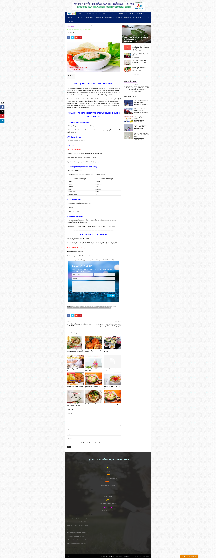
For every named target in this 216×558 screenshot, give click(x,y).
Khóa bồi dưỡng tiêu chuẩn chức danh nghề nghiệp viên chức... (141, 134)
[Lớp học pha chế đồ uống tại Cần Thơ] (127, 55)
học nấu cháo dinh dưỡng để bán (93, 306)
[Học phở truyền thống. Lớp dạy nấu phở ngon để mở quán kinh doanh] (75, 342)
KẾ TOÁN (139, 14)
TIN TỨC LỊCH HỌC (128, 41)
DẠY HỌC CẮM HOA (138, 128)
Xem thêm (136, 74)
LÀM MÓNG (89, 17)
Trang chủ (69, 25)
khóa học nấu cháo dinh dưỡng (89, 307)
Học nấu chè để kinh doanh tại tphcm (112, 387)
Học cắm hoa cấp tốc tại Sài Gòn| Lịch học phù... (141, 125)
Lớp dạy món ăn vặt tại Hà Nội (75, 386)
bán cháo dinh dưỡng (87, 126)
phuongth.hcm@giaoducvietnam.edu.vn (81, 256)
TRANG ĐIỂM (108, 17)
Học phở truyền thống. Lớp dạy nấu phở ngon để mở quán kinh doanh (75, 351)
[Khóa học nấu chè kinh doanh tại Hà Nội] (112, 342)
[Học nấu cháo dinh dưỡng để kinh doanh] (127, 69)
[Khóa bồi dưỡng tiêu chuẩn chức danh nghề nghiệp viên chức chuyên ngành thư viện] (128, 135)
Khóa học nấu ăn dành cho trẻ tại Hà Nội (93, 369)
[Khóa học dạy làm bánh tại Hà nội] (75, 361)
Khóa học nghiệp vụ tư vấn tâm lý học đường (141, 101)
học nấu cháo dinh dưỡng (88, 167)
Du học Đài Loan (137, 556)
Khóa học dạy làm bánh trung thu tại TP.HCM (93, 350)
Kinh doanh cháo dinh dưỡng (74, 88)
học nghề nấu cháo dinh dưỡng (74, 307)
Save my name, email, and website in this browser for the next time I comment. (88, 442)
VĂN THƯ (70, 17)
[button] (148, 17)
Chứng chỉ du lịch (128, 556)
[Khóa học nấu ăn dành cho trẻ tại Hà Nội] (93, 361)
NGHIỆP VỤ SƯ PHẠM (138, 120)
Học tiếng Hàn (119, 556)
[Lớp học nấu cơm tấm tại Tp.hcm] (112, 361)
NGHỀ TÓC (98, 17)
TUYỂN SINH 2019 (90, 14)
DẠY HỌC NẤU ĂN (76, 25)
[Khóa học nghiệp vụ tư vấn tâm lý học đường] (128, 103)
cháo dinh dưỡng (84, 99)
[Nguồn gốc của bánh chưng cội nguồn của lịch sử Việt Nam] (136, 34)
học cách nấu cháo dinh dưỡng (78, 306)
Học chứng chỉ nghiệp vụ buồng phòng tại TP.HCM (79, 325)
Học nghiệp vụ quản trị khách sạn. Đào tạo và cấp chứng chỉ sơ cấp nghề (108, 325)
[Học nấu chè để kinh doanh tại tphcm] (112, 379)
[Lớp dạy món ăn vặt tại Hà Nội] (75, 379)
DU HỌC (118, 17)
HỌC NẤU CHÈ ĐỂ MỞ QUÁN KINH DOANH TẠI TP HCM (74, 404)
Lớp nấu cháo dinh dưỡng (75, 226)
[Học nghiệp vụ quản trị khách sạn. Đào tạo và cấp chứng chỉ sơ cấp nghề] (127, 47)
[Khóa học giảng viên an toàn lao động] (128, 119)
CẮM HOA (79, 17)
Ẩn (73, 75)
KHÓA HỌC (136, 104)
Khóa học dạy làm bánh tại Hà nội (75, 369)
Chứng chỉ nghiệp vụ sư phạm (107, 556)
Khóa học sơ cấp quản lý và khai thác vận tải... (141, 109)
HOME (80, 14)
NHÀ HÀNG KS (121, 14)
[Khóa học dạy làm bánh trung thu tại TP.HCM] (93, 342)
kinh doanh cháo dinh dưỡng (99, 95)
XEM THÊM (84, 333)
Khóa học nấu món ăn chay (111, 404)
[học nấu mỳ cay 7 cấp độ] (93, 396)
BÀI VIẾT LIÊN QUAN (73, 333)
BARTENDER (102, 14)
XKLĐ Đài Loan (146, 556)
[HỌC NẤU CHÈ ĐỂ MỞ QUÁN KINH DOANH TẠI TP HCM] (75, 396)
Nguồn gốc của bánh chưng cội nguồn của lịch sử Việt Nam (136, 38)
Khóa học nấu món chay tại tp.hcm (92, 387)
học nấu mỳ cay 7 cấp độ (91, 404)
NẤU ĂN (112, 14)
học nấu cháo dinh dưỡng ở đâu (109, 306)
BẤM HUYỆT (136, 17)
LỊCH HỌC (70, 21)
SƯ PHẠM (126, 17)
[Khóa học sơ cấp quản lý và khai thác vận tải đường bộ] (128, 111)
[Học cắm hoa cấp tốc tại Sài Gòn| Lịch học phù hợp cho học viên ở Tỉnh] (128, 127)
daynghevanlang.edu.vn (76, 251)
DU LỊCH (131, 14)
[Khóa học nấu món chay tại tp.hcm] (93, 379)
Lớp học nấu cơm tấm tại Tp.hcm (110, 369)
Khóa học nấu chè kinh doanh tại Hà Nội (111, 350)
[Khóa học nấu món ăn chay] (112, 396)
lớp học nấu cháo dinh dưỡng (104, 307)
